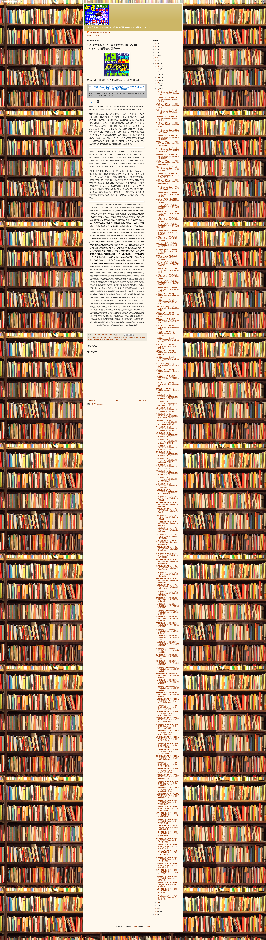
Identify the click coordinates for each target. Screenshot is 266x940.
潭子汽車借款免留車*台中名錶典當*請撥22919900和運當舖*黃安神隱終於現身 (167, 574)
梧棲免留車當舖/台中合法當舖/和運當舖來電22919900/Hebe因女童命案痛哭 (167, 245)
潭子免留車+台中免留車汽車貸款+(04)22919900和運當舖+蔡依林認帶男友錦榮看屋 (167, 169)
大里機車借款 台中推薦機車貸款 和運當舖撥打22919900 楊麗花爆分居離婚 (167, 694)
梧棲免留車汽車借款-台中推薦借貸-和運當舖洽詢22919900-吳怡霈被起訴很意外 (167, 852)
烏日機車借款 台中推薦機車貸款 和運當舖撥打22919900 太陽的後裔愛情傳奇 (167, 612)
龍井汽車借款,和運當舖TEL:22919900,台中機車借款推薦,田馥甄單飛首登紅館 (167, 454)
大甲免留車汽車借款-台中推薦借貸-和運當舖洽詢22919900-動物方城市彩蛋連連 (167, 802)
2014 (156, 912)
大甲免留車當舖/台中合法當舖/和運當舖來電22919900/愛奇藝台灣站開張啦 (167, 194)
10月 (158, 72)
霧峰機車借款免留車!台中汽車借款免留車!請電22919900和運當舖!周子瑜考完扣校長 (167, 764)
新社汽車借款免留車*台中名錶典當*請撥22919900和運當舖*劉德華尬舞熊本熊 (167, 536)
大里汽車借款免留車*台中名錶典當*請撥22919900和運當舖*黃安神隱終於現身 (167, 593)
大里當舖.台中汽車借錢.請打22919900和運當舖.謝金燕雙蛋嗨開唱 (167, 390)
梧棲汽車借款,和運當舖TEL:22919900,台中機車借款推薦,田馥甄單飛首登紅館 (167, 447)
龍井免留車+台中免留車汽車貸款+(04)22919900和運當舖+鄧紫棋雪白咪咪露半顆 (167, 150)
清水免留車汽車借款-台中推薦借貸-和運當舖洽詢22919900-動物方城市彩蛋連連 (167, 821)
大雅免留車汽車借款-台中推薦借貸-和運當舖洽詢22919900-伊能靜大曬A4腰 (167, 884)
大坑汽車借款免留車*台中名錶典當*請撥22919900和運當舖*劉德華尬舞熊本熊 (167, 542)
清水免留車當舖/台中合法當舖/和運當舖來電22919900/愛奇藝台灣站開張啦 (167, 213)
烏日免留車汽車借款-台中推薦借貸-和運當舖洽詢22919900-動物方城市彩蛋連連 (167, 815)
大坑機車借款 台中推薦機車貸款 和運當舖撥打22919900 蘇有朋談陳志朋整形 (167, 644)
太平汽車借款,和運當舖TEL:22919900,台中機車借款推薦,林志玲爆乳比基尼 (167, 485)
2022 (156, 47)
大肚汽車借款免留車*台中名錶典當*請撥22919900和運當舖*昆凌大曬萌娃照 (167, 504)
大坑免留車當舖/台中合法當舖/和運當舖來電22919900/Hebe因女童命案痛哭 (167, 238)
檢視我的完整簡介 (93, 35)
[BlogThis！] (127, 335)
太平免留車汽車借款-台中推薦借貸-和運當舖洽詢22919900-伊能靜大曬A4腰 (167, 891)
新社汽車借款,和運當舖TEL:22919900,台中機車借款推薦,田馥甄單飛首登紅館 (167, 435)
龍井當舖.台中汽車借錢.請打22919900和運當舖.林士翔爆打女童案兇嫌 (167, 352)
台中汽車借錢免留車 (129, 338)
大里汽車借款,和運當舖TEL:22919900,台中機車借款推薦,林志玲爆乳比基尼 (167, 492)
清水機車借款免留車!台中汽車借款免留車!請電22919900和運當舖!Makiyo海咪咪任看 (167, 720)
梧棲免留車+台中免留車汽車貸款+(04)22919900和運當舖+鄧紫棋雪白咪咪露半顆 (167, 143)
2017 (156, 61)
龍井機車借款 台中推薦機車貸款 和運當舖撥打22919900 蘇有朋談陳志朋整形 (167, 656)
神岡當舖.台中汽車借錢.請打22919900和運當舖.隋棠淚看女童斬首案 (167, 327)
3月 (158, 89)
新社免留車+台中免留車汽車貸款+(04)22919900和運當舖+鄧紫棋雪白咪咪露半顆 (167, 131)
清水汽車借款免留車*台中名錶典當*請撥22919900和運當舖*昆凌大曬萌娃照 (167, 517)
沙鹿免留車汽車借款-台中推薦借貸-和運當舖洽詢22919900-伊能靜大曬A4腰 (167, 871)
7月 (158, 77)
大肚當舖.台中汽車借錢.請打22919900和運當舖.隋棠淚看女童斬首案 (167, 302)
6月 (158, 80)
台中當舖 (138, 338)
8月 (158, 74)
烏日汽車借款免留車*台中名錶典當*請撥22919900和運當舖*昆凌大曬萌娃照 (167, 511)
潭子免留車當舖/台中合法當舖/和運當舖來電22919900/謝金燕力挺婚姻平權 (167, 270)
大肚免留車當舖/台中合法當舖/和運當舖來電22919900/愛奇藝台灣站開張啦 (167, 200)
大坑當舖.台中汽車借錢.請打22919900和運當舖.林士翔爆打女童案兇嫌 (167, 340)
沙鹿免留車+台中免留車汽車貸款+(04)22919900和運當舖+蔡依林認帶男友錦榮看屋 (167, 162)
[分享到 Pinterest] (133, 335)
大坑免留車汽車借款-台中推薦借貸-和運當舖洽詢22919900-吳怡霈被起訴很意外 (167, 846)
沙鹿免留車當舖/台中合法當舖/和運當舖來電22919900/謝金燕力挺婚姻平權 (167, 264)
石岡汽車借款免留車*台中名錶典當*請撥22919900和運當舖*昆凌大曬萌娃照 (167, 523)
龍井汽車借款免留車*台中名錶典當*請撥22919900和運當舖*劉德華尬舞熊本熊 (167, 555)
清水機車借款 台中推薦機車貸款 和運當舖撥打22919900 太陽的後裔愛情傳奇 (167, 618)
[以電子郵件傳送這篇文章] (125, 335)
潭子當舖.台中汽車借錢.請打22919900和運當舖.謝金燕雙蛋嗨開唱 (167, 371)
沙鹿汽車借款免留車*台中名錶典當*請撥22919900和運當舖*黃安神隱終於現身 (167, 568)
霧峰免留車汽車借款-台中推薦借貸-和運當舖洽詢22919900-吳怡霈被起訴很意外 (167, 865)
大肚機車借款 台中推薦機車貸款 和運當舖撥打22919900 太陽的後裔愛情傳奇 (167, 606)
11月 (158, 69)
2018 (156, 58)
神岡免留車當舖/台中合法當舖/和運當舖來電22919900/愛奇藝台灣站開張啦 (167, 226)
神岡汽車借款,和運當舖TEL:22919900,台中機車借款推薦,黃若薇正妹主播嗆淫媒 (167, 428)
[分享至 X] (129, 335)
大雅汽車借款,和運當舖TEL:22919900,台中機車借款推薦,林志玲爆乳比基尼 (167, 479)
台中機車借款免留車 (99, 340)
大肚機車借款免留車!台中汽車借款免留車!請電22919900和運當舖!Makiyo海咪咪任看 (167, 707)
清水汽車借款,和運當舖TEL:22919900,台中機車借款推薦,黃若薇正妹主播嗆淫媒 (167, 416)
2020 (156, 52)
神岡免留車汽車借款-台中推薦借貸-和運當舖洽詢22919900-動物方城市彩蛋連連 (167, 834)
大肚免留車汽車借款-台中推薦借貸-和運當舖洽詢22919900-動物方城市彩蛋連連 (167, 808)
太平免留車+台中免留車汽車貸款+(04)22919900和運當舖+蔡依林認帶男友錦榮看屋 (167, 181)
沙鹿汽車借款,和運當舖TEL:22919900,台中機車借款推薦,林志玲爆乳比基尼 (167, 466)
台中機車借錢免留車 (120, 340)
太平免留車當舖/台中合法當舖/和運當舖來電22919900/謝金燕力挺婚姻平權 (167, 283)
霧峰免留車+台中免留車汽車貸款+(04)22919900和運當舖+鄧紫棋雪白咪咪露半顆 (167, 156)
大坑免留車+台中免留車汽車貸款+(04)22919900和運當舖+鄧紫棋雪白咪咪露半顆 (167, 137)
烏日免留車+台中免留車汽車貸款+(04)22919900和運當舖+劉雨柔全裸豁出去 (167, 105)
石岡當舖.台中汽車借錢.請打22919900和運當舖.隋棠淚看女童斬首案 (167, 321)
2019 (156, 55)
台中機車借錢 (110, 340)
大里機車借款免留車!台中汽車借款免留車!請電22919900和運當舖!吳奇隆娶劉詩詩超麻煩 (167, 795)
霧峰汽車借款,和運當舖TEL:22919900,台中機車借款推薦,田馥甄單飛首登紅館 (167, 460)
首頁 (116, 401)
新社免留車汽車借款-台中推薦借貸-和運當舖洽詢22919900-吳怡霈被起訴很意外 (167, 840)
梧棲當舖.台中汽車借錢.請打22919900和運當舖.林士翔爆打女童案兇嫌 (167, 346)
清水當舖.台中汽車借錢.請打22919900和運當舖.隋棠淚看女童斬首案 (167, 314)
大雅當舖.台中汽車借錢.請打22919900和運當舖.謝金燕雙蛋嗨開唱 (167, 378)
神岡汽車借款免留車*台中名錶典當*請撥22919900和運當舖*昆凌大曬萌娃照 (167, 530)
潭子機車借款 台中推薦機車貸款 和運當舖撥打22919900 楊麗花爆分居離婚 (167, 675)
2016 (156, 63)
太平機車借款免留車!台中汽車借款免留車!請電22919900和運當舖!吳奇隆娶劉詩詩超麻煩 (167, 789)
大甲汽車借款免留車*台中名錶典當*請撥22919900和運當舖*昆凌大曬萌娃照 (167, 498)
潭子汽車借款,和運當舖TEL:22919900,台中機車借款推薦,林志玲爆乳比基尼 (167, 473)
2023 (156, 44)
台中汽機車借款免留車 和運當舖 (99, 32)
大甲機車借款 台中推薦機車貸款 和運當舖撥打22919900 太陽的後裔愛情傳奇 (167, 599)
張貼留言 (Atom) (97, 404)
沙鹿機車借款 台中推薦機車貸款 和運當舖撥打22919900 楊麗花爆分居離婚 (167, 669)
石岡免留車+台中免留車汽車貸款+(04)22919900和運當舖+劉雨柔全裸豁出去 (167, 118)
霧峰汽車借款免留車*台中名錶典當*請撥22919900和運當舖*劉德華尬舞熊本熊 (167, 561)
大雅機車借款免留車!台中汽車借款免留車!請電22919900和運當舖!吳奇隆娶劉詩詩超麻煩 (167, 783)
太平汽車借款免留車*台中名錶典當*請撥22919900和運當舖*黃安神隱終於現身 (167, 587)
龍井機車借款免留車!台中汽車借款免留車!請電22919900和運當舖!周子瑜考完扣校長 (167, 758)
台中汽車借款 (96, 338)
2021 (156, 49)
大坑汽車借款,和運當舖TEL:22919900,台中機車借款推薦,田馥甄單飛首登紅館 (167, 441)
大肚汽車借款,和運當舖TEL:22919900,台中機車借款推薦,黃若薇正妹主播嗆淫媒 (167, 403)
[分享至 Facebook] (131, 335)
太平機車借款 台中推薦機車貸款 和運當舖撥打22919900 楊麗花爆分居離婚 (167, 688)
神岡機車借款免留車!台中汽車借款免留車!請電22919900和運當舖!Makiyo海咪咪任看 (167, 732)
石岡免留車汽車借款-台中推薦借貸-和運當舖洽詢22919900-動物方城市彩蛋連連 (167, 827)
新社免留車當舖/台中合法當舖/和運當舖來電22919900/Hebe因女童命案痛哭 (167, 232)
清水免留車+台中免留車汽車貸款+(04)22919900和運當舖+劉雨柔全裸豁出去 (167, 112)
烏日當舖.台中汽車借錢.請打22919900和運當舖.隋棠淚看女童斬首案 (167, 308)
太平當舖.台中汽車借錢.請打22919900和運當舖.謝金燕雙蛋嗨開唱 (167, 384)
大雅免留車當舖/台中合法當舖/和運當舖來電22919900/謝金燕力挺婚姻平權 (167, 276)
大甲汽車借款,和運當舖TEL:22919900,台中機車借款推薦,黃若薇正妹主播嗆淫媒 (167, 397)
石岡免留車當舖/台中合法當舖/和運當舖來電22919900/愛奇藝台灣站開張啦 (167, 219)
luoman (135, 926)
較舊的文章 (142, 401)
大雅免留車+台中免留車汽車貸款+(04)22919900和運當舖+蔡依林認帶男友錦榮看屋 (167, 175)
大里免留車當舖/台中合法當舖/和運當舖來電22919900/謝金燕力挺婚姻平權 (167, 289)
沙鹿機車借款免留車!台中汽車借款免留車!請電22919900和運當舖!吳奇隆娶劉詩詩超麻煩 (167, 770)
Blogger (147, 926)
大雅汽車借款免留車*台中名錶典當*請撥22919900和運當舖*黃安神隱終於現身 (167, 580)
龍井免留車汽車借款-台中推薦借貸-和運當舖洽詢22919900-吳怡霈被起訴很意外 (167, 859)
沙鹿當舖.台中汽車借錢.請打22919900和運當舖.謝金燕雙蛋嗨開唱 (167, 365)
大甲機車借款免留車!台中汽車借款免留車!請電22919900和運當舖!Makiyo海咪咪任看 (167, 701)
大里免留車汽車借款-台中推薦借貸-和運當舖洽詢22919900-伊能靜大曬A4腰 (167, 897)
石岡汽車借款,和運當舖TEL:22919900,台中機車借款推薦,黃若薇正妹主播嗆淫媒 (167, 422)
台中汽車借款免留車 (107, 338)
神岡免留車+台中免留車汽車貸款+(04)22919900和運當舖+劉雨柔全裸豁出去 (167, 124)
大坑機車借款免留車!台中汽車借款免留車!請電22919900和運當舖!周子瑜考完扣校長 (167, 745)
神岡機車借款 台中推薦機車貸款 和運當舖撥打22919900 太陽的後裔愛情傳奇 (167, 631)
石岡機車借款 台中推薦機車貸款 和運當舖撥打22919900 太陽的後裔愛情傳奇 (167, 625)
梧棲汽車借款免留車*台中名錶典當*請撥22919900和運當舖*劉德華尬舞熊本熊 (167, 549)
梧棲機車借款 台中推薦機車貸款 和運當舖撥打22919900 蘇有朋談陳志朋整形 (167, 650)
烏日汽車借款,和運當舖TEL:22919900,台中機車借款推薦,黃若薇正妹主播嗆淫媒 (167, 409)
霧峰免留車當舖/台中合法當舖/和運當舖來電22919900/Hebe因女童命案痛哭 (167, 257)
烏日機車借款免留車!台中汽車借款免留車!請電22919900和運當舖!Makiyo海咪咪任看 (167, 713)
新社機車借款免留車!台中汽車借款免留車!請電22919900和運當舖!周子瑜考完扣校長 (167, 738)
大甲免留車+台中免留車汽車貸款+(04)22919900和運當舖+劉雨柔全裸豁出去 (167, 93)
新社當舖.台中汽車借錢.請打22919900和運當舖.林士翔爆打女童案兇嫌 (167, 333)
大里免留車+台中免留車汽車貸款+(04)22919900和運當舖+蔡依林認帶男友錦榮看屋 (167, 188)
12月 (158, 66)
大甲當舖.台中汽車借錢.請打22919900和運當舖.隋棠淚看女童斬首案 (167, 295)
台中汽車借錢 (118, 338)
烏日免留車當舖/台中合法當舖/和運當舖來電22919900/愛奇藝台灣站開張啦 (167, 207)
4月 (158, 86)
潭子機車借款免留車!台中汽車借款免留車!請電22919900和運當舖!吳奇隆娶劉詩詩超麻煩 (167, 777)
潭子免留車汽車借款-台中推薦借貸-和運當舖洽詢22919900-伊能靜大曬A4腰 (167, 878)
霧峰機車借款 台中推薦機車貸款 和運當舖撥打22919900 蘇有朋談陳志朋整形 (167, 663)
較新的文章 (91, 401)
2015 (156, 909)
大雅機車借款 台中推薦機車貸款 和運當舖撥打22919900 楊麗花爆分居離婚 (167, 682)
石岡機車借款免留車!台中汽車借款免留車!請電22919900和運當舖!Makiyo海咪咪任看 (167, 726)
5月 (158, 83)
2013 (156, 914)
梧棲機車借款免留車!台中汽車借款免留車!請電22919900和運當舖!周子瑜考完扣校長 (167, 751)
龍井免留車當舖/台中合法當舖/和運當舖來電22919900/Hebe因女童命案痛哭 (167, 251)
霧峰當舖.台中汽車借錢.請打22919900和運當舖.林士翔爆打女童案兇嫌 (167, 359)
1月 (158, 905)
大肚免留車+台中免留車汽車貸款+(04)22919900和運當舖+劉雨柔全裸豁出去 (167, 99)
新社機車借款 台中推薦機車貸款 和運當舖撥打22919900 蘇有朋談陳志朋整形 (167, 637)
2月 (158, 902)
